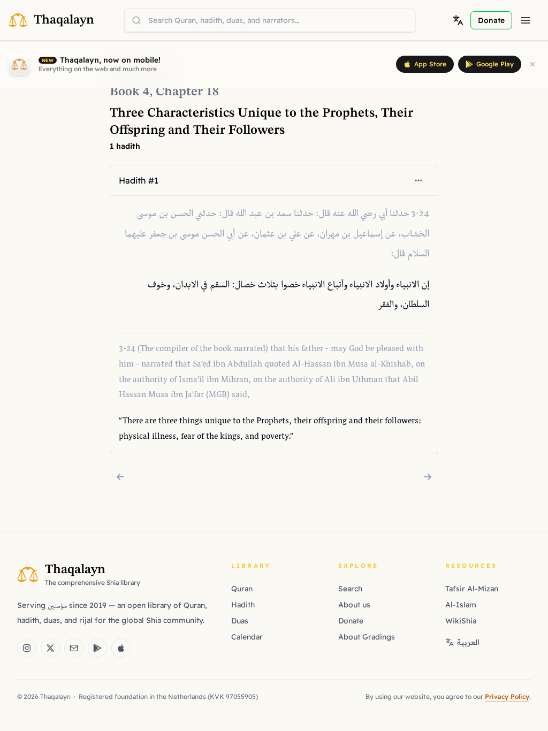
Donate (350, 621)
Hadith (243, 605)
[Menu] (525, 20)
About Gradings (366, 637)
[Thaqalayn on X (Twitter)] (50, 648)
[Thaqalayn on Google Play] (97, 648)
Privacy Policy (507, 696)
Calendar (247, 637)
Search (350, 588)
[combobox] (269, 20)
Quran (242, 588)
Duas (239, 621)
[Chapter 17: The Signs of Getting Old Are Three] (120, 476)
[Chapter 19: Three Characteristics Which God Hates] (427, 476)
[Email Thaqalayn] (73, 648)
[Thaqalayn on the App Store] (121, 648)
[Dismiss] (532, 64)
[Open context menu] (418, 180)
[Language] (458, 20)
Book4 (129, 92)
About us (354, 605)
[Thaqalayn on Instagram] (26, 648)
